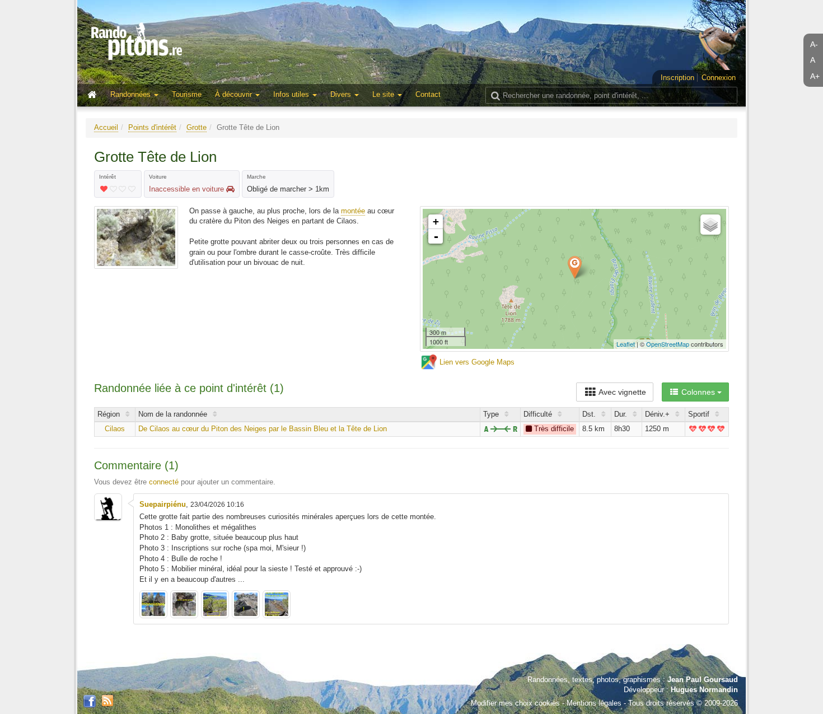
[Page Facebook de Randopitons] (89, 701)
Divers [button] (341, 94)
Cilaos (115, 428)
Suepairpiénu (162, 504)
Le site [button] (384, 94)
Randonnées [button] (131, 94)
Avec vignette (621, 392)
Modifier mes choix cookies (515, 703)
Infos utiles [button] (292, 94)
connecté (164, 482)
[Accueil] (95, 95)
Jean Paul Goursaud (702, 679)
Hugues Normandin (704, 689)
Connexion (719, 77)
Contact (428, 94)
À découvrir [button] (234, 94)
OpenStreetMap (667, 343)
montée (353, 211)
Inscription (677, 77)
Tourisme (187, 94)
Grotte (196, 127)
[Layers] (710, 224)
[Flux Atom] (107, 700)
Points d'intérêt (152, 127)
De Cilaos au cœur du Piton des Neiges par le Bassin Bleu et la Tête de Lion (262, 428)
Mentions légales (594, 703)
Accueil (106, 127)
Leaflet (625, 343)
